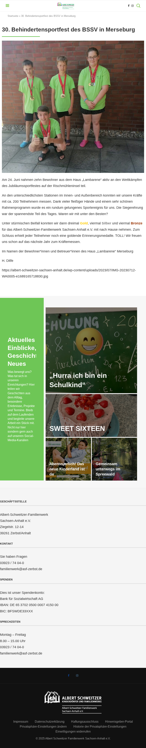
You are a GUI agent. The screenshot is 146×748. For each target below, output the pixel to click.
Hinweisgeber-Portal (119, 721)
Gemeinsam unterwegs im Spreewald (108, 469)
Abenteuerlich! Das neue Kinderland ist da (67, 469)
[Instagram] (132, 5)
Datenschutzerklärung (49, 721)
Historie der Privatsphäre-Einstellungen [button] (99, 726)
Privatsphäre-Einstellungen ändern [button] (43, 726)
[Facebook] (128, 5)
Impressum (20, 721)
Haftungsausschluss (84, 721)
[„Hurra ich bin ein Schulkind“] (91, 350)
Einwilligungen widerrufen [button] (73, 731)
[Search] (138, 5)
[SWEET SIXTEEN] (91, 415)
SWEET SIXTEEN (77, 428)
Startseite (13, 16)
